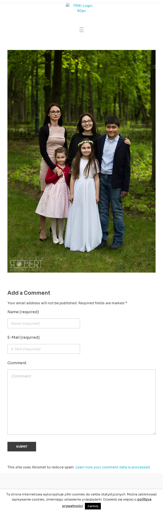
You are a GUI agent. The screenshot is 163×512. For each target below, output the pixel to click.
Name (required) (23, 312)
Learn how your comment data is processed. (113, 467)
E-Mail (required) (23, 337)
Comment (17, 363)
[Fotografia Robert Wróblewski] (81, 9)
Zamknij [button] (92, 506)
